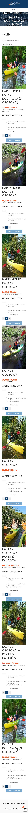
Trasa (4, 210)
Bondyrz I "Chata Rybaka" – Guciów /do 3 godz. (17, 128)
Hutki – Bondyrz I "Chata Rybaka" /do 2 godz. (16, 122)
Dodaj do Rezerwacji (14, 140)
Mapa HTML (22, 804)
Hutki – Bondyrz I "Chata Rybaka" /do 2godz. (16, 393)
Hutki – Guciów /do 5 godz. (15, 401)
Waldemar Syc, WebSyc (17, 809)
